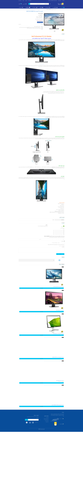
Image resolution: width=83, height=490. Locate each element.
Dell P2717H (63, 177)
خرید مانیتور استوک (38, 27)
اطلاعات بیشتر (41, 311)
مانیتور (57, 9)
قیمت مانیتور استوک (34, 27)
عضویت (26, 419)
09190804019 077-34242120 (54, 420)
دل (53, 260)
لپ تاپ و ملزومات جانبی (54, 7)
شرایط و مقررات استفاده (46, 418)
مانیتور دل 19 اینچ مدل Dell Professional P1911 (58, 286)
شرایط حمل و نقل (46, 420)
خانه (63, 9)
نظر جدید (59, 381)
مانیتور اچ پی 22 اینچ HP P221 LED (60, 310)
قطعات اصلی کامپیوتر (61, 7)
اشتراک (19, 24)
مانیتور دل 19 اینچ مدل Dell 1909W (60, 380)
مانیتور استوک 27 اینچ (21, 27)
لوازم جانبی (20, 7)
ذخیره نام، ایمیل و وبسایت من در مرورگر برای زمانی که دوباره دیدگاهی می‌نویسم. (56, 244)
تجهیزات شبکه (34, 7)
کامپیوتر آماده (47, 7)
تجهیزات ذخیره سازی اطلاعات (27, 7)
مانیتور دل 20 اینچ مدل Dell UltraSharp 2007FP (58, 333)
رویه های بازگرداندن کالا (46, 419)
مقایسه (41, 24)
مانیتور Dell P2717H (29, 27)
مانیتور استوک (25, 27)
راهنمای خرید (47, 417)
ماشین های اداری (41, 7)
